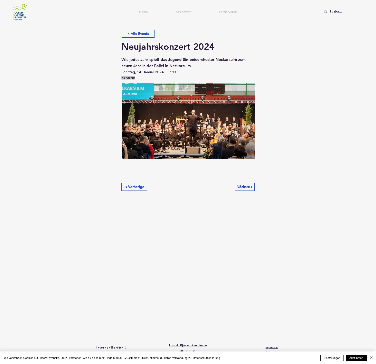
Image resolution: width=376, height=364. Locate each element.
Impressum (272, 347)
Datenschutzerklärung (206, 358)
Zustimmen (356, 358)
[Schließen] (371, 358)
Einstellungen (332, 358)
